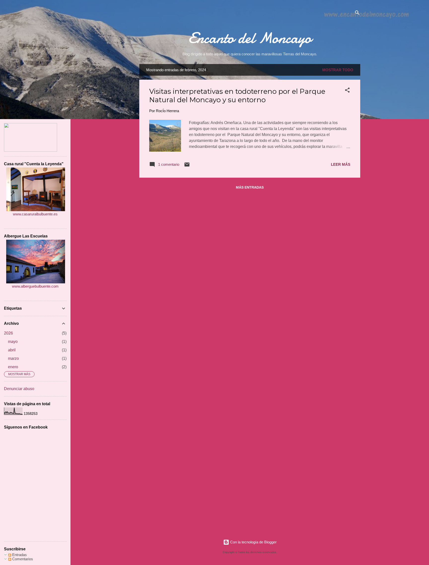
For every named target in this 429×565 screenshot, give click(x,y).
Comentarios (22, 559)
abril (12, 350)
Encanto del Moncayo (249, 38)
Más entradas (250, 187)
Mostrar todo (337, 70)
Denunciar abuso (19, 389)
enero (13, 367)
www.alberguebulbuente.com (35, 286)
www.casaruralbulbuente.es (35, 214)
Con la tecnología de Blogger (253, 542)
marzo (13, 358)
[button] (347, 91)
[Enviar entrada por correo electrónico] (187, 166)
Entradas (19, 555)
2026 (8, 333)
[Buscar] (357, 13)
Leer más (340, 164)
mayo (13, 341)
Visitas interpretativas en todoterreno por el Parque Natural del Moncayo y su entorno (237, 95)
